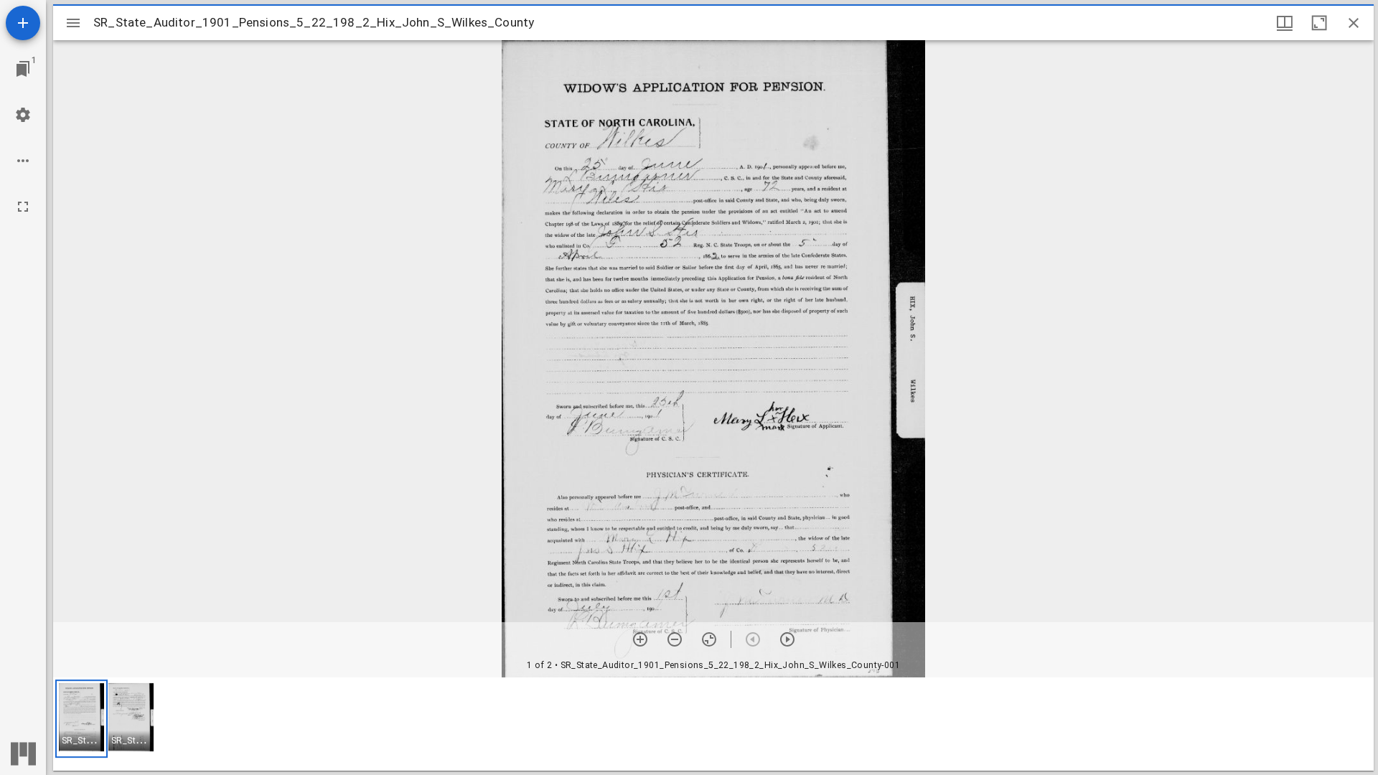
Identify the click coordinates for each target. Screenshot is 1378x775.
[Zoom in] (640, 639)
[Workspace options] (23, 161)
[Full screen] (23, 206)
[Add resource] (23, 23)
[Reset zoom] (709, 639)
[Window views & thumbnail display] (1284, 23)
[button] (81, 718)
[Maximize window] (1319, 23)
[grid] (713, 724)
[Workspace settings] (23, 115)
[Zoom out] (674, 639)
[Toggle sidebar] (73, 23)
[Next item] (787, 639)
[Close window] (1353, 23)
